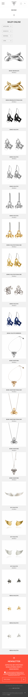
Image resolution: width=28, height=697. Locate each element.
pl (25, 3)
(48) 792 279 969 (16, 688)
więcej (8, 694)
